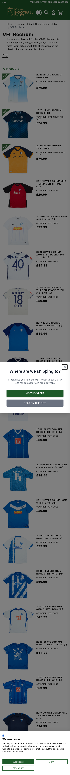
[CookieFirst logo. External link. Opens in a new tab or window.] (3, 736)
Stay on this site (35, 403)
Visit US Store (35, 393)
